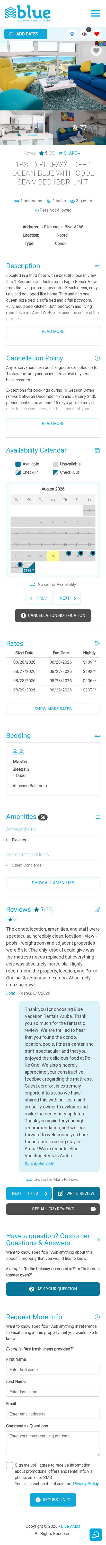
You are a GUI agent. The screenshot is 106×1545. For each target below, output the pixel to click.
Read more (53, 331)
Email (11, 1403)
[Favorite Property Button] (96, 50)
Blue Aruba (70, 1526)
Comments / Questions (27, 1425)
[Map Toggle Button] (72, 34)
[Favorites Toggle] (97, 34)
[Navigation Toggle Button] (96, 13)
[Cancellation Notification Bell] (80, 553)
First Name (16, 1359)
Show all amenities (53, 882)
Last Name (16, 1381)
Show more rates (53, 708)
